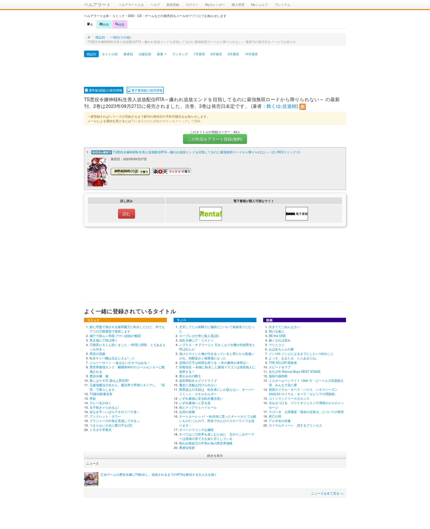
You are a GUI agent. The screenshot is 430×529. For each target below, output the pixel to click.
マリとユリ (276, 344)
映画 (106, 24)
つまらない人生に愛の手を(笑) (111, 425)
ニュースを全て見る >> (327, 493)
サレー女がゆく (101, 403)
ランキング (180, 54)
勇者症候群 (187, 447)
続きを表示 (215, 455)
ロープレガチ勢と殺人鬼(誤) (199, 335)
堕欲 (93, 398)
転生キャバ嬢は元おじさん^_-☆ (112, 358)
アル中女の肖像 (280, 420)
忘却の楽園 (187, 412)
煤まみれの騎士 (190, 376)
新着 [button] (160, 54)
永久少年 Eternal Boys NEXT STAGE (294, 371)
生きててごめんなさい (284, 326)
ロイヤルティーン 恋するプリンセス (295, 425)
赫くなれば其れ (280, 340)
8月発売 (216, 54)
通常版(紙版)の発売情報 (105, 90)
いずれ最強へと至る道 (195, 403)
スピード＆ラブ (280, 367)
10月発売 (251, 54)
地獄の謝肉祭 (278, 376)
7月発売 (199, 54)
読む (127, 213)
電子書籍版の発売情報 (146, 90)
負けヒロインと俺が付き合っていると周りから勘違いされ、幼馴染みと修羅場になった (216, 355)
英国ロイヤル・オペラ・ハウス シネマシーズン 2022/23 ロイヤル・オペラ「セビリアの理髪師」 (303, 391)
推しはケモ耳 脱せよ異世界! (109, 380)
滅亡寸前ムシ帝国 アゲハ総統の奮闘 (115, 335)
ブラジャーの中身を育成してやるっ (115, 420)
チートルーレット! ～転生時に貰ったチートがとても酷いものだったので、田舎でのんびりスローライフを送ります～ (217, 420)
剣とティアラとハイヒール (198, 407)
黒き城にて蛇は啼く (104, 340)
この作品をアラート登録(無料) (215, 139)
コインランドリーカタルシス (289, 398)
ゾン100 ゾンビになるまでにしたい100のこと (301, 353)
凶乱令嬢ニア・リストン (196, 340)
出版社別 (145, 54)
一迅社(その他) (120, 37)
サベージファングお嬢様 (196, 429)
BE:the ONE (277, 335)
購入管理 (238, 4)
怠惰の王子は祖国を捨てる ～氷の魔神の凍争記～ (214, 362)
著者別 (128, 54)
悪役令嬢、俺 (99, 376)
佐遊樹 (289, 105)
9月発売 (233, 54)
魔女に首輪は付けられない (198, 385)
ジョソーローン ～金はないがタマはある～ (120, 362)
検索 (121, 24)
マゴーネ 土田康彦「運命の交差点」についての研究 (306, 412)
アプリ (193, 15)
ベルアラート (97, 4)
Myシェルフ (259, 4)
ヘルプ (155, 4)
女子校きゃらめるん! (104, 407)
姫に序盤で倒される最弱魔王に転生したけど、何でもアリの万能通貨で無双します (127, 328)
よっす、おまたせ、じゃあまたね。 (294, 358)
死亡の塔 (275, 416)
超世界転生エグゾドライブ (198, 380)
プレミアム (282, 4)
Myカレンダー (215, 4)
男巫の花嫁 (97, 353)
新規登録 (173, 4)
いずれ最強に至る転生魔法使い (201, 398)
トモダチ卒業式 (101, 429)
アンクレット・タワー (105, 416)
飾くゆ (274, 105)
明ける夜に (276, 331)
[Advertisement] (215, 72)
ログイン (192, 4)
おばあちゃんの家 (281, 349)
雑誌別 (100, 37)
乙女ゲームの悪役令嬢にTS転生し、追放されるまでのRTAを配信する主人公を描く (159, 474)
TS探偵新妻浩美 (101, 394)
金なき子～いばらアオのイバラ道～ (115, 412)
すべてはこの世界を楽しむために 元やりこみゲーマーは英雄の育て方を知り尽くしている (216, 436)
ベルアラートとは (131, 4)
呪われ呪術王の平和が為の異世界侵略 (205, 443)
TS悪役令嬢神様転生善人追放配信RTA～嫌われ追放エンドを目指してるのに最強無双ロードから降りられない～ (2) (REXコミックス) (206, 152)
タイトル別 (110, 54)
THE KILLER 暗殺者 (283, 362)
